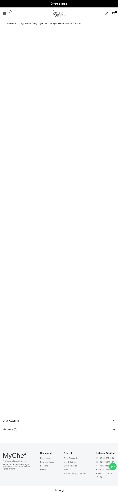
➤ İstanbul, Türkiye (104, 473)
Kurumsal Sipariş (47, 462)
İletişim (43, 469)
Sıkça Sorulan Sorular (73, 458)
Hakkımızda (45, 458)
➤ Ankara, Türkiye (103, 469)
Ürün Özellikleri (12, 420)
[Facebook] (97, 477)
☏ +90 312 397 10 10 (105, 458)
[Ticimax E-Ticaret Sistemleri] (59, 490)
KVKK (66, 469)
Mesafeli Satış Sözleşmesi (75, 473)
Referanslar (45, 466)
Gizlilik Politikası (70, 466)
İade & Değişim (70, 462)
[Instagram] (101, 477)
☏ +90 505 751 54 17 (105, 462)
